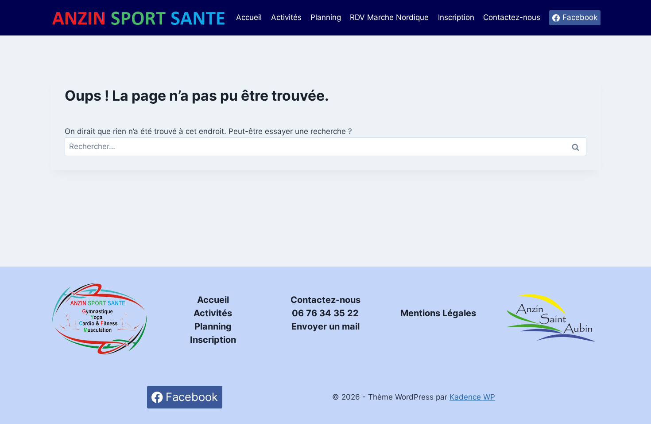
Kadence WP (472, 397)
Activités (286, 17)
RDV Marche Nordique (389, 17)
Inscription (456, 17)
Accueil (249, 17)
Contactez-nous (511, 17)
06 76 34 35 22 (325, 313)
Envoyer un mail (325, 326)
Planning (325, 17)
